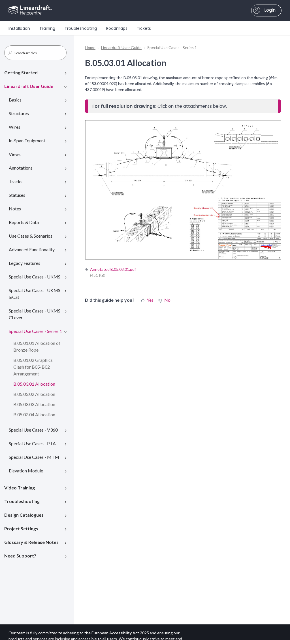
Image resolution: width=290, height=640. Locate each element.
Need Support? (20, 555)
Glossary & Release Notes (31, 542)
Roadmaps (116, 28)
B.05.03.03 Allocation (34, 404)
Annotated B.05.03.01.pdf (113, 269)
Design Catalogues (24, 515)
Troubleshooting (81, 28)
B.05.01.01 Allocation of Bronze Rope (36, 346)
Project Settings (21, 528)
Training (47, 28)
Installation (19, 28)
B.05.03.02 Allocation (34, 394)
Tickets (144, 28)
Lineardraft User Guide (28, 86)
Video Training (19, 487)
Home (90, 47)
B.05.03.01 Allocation (34, 383)
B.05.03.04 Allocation (34, 414)
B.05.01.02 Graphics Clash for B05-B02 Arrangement (33, 366)
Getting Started (21, 72)
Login (269, 10)
